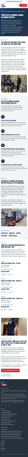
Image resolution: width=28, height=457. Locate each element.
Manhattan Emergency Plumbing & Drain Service (11, 431)
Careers (2, 444)
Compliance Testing (5, 417)
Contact (2, 450)
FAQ (2, 446)
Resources (3, 448)
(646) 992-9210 (5, 306)
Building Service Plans (6, 422)
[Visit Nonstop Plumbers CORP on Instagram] (9, 405)
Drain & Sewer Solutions (6, 412)
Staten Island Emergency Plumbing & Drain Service (12, 438)
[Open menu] (18, 5)
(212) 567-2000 (5, 271)
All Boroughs (4, 429)
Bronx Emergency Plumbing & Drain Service (10, 436)
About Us (3, 443)
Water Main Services (5, 419)
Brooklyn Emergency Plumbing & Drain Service (11, 433)
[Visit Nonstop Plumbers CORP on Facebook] (2, 405)
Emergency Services (5, 410)
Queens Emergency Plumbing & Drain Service (11, 434)
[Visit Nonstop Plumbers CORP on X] (5, 405)
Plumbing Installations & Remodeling (9, 414)
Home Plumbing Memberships (7, 424)
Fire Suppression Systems (6, 415)
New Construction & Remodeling (8, 421)
